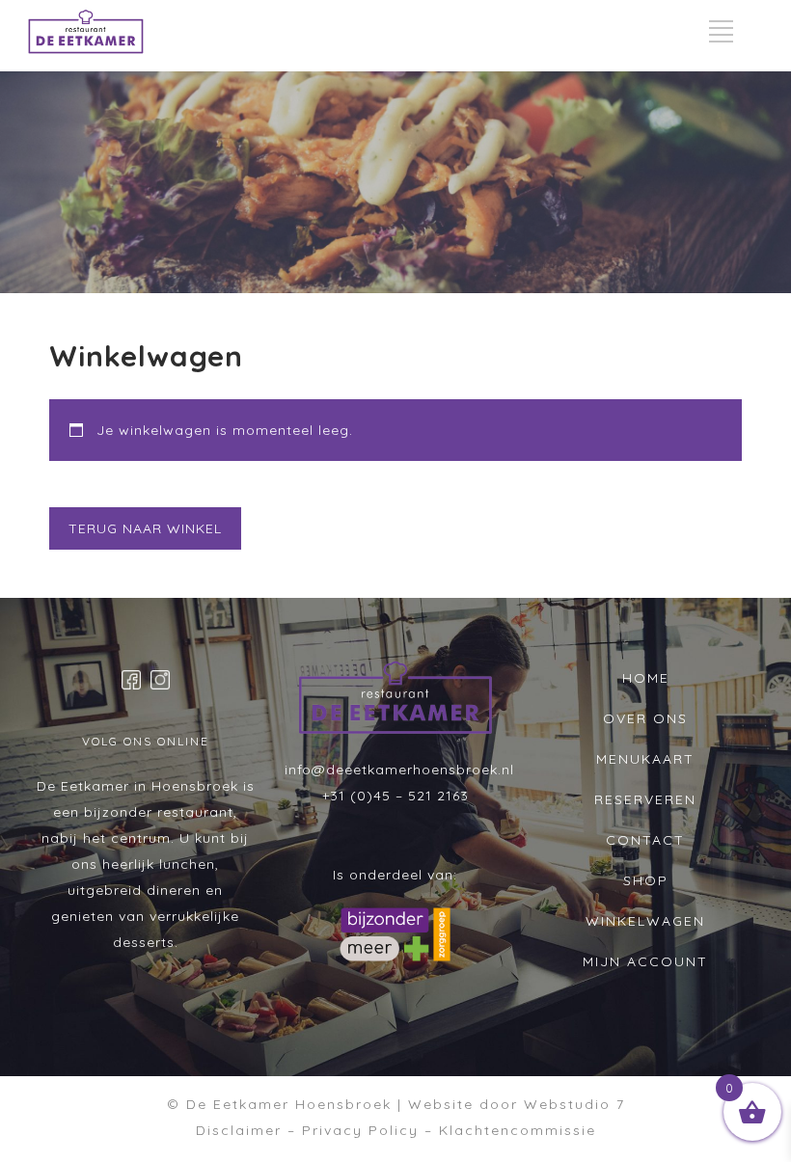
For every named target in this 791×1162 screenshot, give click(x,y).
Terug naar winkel (145, 528)
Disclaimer (239, 1130)
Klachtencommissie (517, 1130)
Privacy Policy (360, 1130)
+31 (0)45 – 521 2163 (395, 795)
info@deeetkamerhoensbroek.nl (399, 769)
